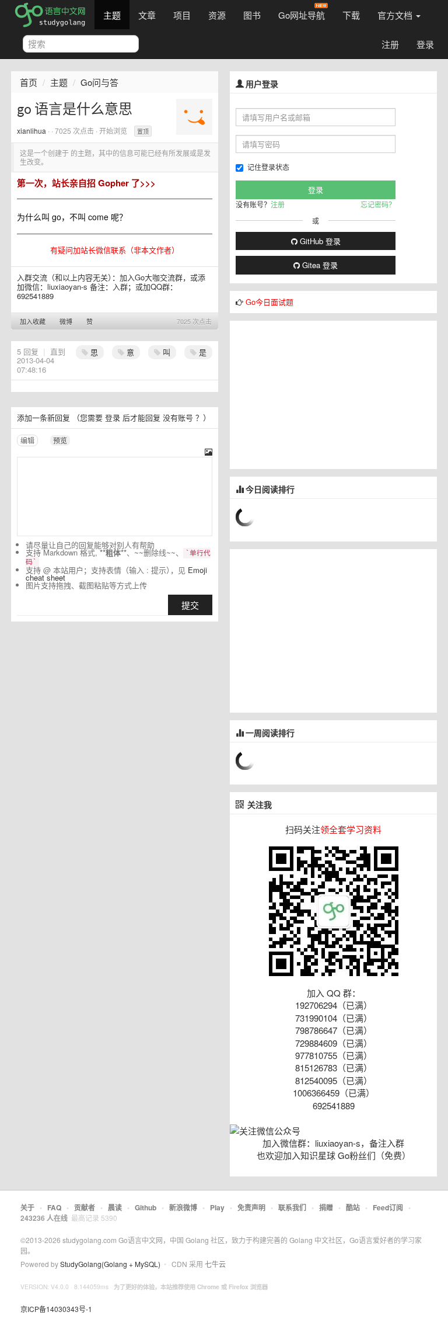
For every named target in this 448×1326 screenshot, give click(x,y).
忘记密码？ (378, 204)
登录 (425, 44)
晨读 (115, 1207)
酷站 (353, 1207)
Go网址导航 (301, 15)
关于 (27, 1207)
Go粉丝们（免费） (374, 1155)
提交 (190, 605)
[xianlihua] (194, 116)
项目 (182, 15)
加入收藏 (33, 321)
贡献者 (84, 1207)
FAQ (54, 1207)
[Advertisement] (317, 394)
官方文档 (396, 15)
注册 (390, 44)
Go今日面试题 (269, 301)
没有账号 (178, 417)
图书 (252, 15)
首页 (28, 82)
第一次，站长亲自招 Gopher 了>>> (86, 182)
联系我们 (292, 1207)
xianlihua (31, 131)
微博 (66, 321)
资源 (217, 15)
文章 (147, 15)
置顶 (143, 131)
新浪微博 (183, 1207)
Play (217, 1207)
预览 (60, 440)
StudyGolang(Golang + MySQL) (110, 1264)
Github (145, 1207)
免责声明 (251, 1207)
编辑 (27, 440)
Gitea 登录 (319, 264)
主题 (112, 15)
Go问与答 (99, 82)
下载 (351, 15)
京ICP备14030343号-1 (56, 1309)
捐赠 (326, 1207)
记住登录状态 (268, 167)
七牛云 (215, 1264)
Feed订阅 (388, 1207)
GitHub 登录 (319, 241)
